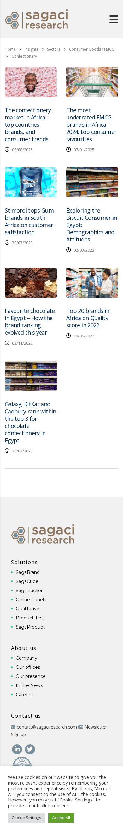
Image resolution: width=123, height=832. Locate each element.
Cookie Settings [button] (26, 817)
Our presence (31, 676)
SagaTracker (29, 590)
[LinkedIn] (17, 749)
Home (10, 49)
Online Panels (31, 599)
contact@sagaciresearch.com (47, 727)
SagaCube (27, 581)
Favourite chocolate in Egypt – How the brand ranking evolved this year (30, 321)
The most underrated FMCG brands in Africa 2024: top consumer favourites (91, 124)
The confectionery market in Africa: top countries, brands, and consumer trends (28, 124)
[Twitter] (30, 749)
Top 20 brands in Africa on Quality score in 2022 (87, 318)
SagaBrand (28, 572)
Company (26, 658)
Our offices (28, 667)
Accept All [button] (61, 817)
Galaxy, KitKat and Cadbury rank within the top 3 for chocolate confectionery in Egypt (30, 422)
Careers (24, 694)
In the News (29, 685)
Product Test (30, 617)
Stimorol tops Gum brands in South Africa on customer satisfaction (29, 221)
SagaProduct (30, 627)
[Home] (36, 18)
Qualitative (27, 608)
